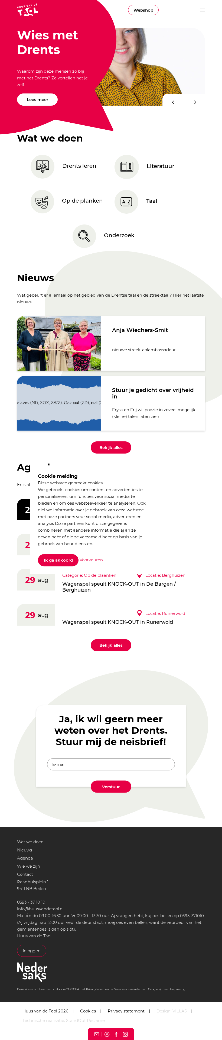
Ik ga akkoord (58, 560)
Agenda (25, 858)
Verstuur (111, 786)
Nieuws (24, 850)
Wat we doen (30, 841)
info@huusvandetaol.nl (40, 908)
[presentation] (173, 102)
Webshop (143, 10)
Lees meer (37, 99)
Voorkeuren (91, 559)
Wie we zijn (28, 866)
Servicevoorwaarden (128, 989)
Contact (25, 874)
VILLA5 (179, 1011)
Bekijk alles (111, 447)
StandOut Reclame (85, 1020)
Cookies (88, 1011)
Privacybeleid (95, 989)
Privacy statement (126, 1011)
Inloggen (32, 950)
